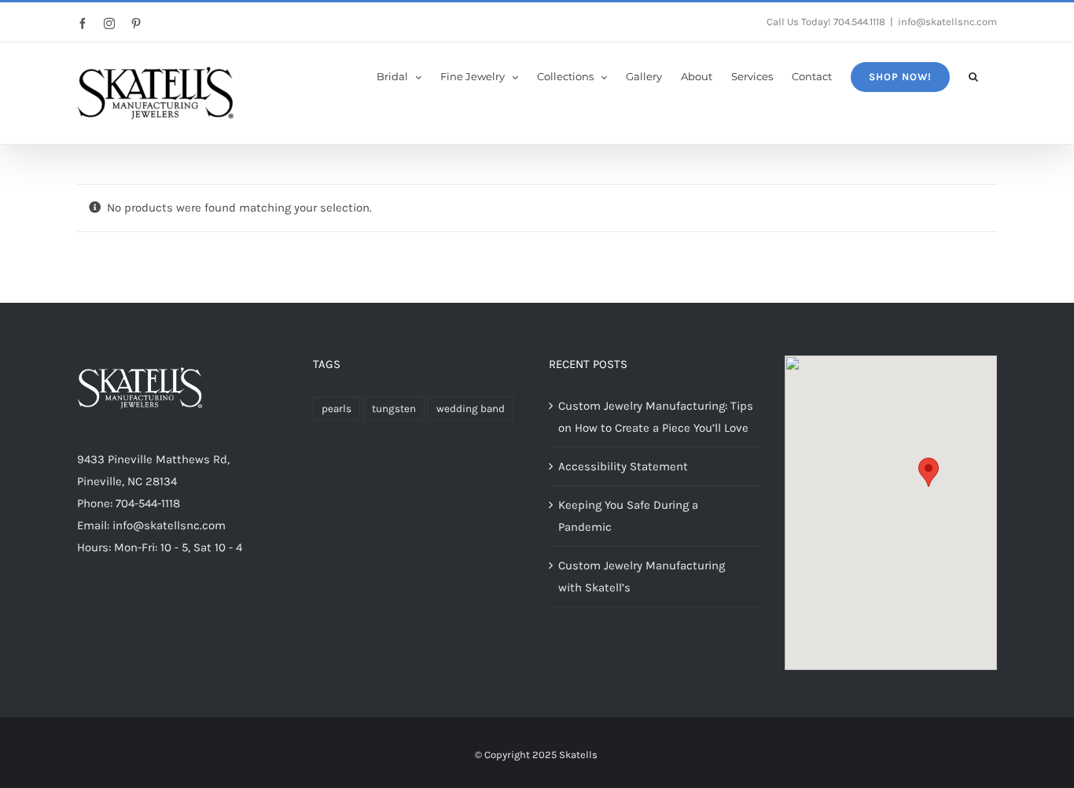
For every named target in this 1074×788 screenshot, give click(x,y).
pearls (336, 408)
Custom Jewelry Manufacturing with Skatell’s (641, 576)
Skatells (578, 754)
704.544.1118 (859, 22)
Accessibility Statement (623, 466)
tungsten (394, 408)
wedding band (470, 408)
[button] (973, 75)
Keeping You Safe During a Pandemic (628, 516)
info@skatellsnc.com (947, 22)
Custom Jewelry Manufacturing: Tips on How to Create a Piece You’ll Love (655, 417)
